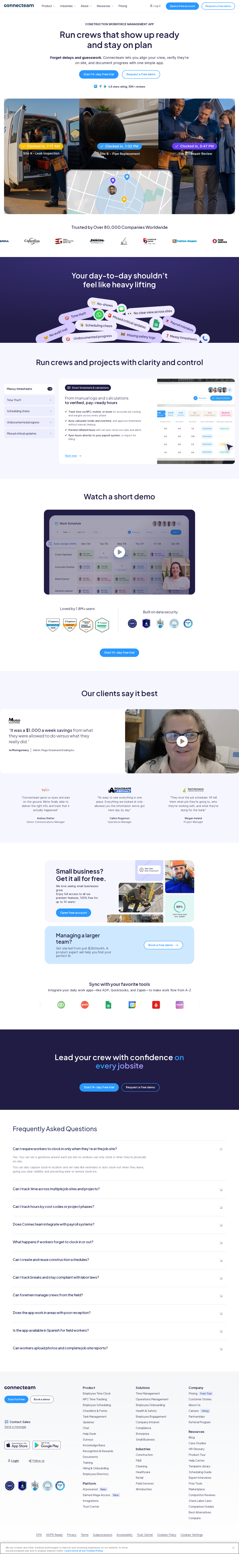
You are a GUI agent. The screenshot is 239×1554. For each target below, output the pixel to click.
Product (47, 6)
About (85, 6)
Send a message (15, 1426)
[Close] (233, 1548)
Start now (71, 455)
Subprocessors (102, 1534)
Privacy (71, 1534)
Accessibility (125, 1534)
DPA (39, 1534)
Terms (85, 1534)
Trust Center (145, 1534)
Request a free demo (218, 6)
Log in (157, 5)
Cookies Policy (166, 1534)
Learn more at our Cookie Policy (84, 1550)
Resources (103, 6)
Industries (66, 6)
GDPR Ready (54, 1534)
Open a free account (182, 6)
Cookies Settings (192, 1534)
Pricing (122, 6)
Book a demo (42, 1399)
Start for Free (16, 1399)
